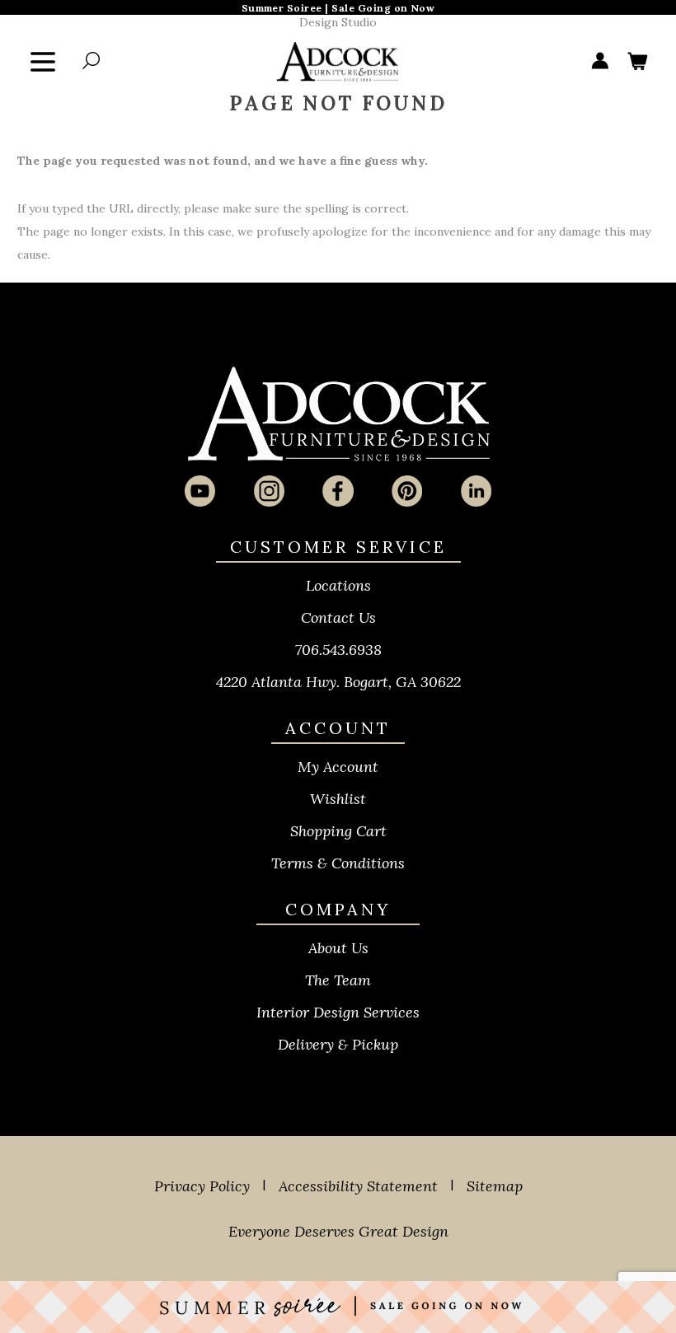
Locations (338, 585)
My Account (338, 766)
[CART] (637, 62)
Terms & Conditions (338, 863)
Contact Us (338, 617)
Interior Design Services (338, 1012)
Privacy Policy (202, 1185)
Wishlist (338, 798)
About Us (338, 947)
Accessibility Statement (358, 1185)
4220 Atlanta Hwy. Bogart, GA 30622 (338, 681)
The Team (338, 980)
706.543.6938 (338, 649)
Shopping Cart (338, 830)
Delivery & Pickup (338, 1044)
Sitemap (495, 1185)
